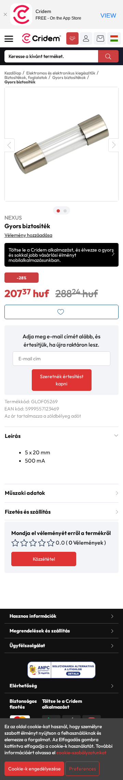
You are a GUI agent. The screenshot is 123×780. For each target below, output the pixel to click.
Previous (9, 145)
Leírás (12, 435)
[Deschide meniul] (8, 39)
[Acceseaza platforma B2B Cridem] (72, 39)
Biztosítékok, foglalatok (25, 77)
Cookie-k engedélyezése (34, 769)
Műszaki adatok (25, 492)
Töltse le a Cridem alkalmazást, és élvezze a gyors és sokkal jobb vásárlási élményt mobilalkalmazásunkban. (61, 255)
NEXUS (13, 217)
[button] (86, 38)
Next (113, 145)
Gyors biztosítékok (69, 77)
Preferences (82, 769)
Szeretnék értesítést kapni (61, 380)
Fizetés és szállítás (28, 511)
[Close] (5, 14)
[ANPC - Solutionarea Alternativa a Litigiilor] (61, 669)
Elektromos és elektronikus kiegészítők (60, 72)
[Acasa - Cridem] (41, 38)
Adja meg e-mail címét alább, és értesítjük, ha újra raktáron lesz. (61, 340)
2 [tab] (65, 211)
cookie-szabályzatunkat (81, 752)
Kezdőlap (12, 72)
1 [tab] (58, 211)
